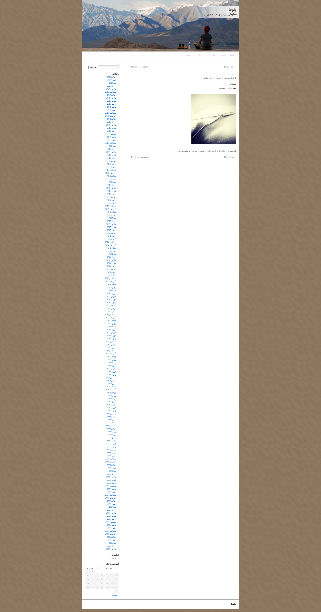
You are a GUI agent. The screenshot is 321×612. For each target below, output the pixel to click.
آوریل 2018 (111, 122)
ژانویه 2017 (111, 158)
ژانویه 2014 (111, 266)
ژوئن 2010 (112, 395)
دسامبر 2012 (110, 305)
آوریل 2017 (111, 149)
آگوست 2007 (110, 498)
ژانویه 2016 (111, 194)
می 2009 (112, 435)
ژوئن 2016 (112, 179)
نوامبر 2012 (111, 308)
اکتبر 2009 (112, 420)
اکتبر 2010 (112, 383)
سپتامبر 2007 (110, 495)
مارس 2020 (111, 89)
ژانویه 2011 (111, 374)
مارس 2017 (111, 152)
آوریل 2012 (111, 329)
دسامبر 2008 (110, 450)
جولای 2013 (111, 284)
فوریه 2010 (111, 407)
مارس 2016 (111, 188)
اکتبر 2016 (112, 167)
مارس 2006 (111, 549)
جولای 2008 (111, 465)
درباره (199, 55)
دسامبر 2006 (110, 522)
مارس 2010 (111, 404)
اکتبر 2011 (112, 347)
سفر (223, 55)
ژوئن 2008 (112, 468)
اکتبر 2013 (112, 275)
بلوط (232, 55)
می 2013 (112, 290)
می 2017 (112, 146)
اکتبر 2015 (112, 203)
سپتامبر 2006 (110, 531)
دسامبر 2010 (110, 377)
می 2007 (112, 507)
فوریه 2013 (111, 299)
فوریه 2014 (111, 263)
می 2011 (112, 362)
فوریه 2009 (111, 444)
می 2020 (112, 83)
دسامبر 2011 (110, 341)
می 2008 (112, 471)
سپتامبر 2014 (110, 242)
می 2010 (112, 398)
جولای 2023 (111, 77)
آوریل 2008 (111, 474)
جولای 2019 (111, 95)
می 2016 (112, 182)
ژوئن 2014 (112, 251)
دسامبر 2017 (110, 134)
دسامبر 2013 (110, 269)
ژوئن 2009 (112, 432)
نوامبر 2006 (111, 525)
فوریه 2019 (111, 101)
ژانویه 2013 (111, 302)
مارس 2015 (111, 224)
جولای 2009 (111, 429)
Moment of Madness (138, 67)
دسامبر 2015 (110, 197)
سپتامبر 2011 (110, 350)
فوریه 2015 (111, 227)
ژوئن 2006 (112, 540)
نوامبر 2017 (111, 137)
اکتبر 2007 (112, 492)
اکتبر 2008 (112, 456)
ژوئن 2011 (112, 359)
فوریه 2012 (111, 335)
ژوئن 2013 (112, 287)
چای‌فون (211, 55)
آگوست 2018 (110, 116)
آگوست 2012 (110, 317)
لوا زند (205, 78)
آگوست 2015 (110, 209)
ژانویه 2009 (111, 447)
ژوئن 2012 (112, 323)
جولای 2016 (111, 176)
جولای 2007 (111, 501)
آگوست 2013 (110, 281)
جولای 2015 (111, 212)
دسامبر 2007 (110, 486)
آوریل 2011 (111, 365)
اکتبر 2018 (112, 110)
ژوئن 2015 (112, 215)
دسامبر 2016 (110, 161)
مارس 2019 (111, 98)
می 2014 (112, 254)
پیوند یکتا (194, 151)
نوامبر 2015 (111, 200)
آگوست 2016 (110, 173)
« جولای (115, 595)
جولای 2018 (111, 119)
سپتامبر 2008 (110, 459)
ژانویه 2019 (111, 104)
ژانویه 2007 (111, 519)
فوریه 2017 (111, 155)
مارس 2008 (111, 477)
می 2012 (112, 326)
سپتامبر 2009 (110, 423)
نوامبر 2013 (111, 272)
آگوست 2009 (110, 426)
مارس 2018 (111, 125)
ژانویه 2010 (111, 411)
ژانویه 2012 (111, 338)
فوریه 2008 (111, 480)
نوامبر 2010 (111, 380)
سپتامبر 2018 (110, 113)
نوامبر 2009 (111, 417)
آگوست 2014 (110, 245)
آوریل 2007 (111, 510)
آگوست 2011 (110, 353)
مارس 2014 (111, 260)
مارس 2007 (111, 513)
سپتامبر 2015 (110, 206)
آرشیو (189, 55)
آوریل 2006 (111, 546)
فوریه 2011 (111, 371)
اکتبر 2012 (112, 311)
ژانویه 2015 (111, 230)
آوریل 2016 (111, 185)
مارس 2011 (111, 368)
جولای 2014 (111, 248)
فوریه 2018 (111, 128)
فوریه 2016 (111, 191)
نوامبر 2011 (111, 344)
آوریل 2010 (111, 401)
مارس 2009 (111, 441)
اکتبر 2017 (112, 140)
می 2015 (112, 218)
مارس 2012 (111, 332)
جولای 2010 (111, 392)
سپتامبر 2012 (110, 314)
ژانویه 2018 (111, 131)
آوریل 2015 (111, 221)
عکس (222, 151)
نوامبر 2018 (111, 107)
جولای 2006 (111, 537)
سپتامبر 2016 (110, 170)
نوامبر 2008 (111, 453)
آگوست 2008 (110, 462)
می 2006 (112, 543)
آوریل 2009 (111, 438)
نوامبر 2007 (111, 489)
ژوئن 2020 (112, 80)
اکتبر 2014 (112, 239)
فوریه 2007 (111, 516)
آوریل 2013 (111, 293)
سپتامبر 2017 (110, 143)
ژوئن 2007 (112, 504)
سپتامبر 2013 (110, 278)
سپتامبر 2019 (110, 92)
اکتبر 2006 (112, 528)
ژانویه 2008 (111, 483)
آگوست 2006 (110, 534)
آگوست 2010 (110, 389)
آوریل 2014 (111, 257)
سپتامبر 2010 (110, 386)
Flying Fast (230, 67)
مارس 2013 (111, 296)
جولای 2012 (111, 320)
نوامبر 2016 (111, 164)
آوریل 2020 (111, 86)
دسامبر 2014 (110, 233)
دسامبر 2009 (110, 414)
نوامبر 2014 (111, 236)
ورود (114, 558)
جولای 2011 (111, 356)
